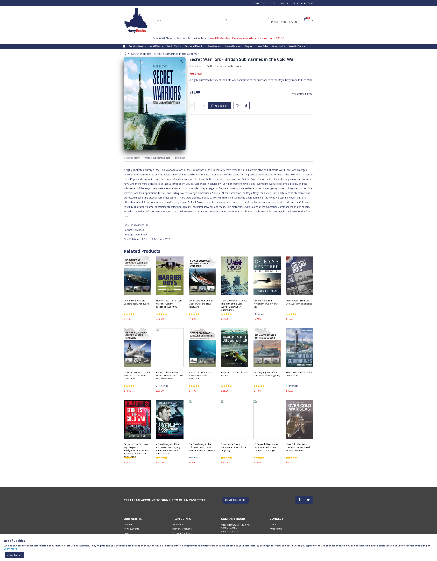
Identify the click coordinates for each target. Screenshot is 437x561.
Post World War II (193, 46)
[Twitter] (308, 500)
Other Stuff (278, 46)
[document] (219, 549)
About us (128, 524)
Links (126, 532)
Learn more (10, 548)
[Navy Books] (136, 20)
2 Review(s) (194, 457)
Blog (273, 3)
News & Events (131, 528)
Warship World (296, 46)
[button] (181, 64)
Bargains (249, 46)
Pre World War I (137, 46)
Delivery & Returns (182, 528)
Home (125, 53)
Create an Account (303, 3)
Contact (274, 524)
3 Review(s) (162, 385)
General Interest (233, 46)
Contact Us (259, 3)
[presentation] (134, 158)
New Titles (263, 46)
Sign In (284, 3)
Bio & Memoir (214, 46)
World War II (173, 46)
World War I (156, 46)
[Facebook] (299, 500)
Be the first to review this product (225, 66)
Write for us (276, 528)
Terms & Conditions (182, 532)
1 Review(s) (259, 313)
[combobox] (191, 20)
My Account (178, 524)
